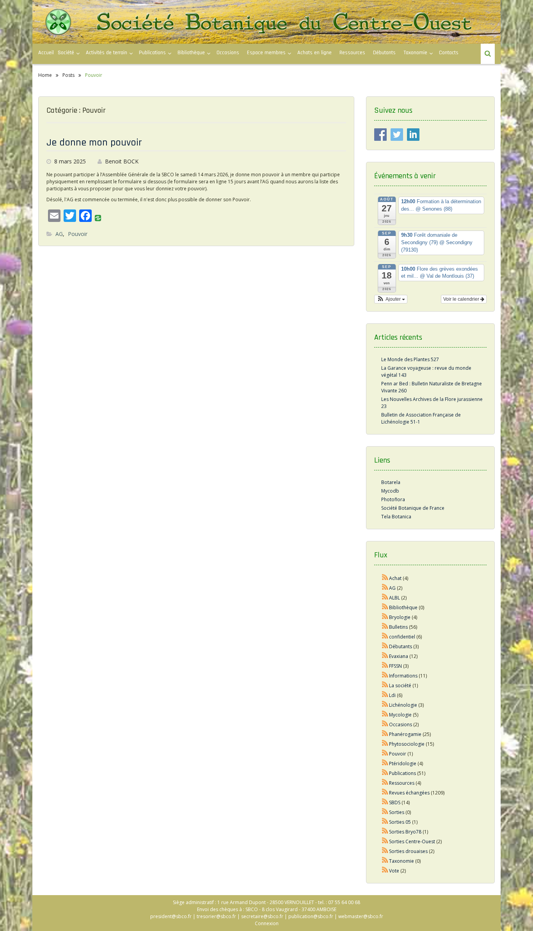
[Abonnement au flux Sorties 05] (385, 822)
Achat (395, 578)
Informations (403, 675)
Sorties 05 (400, 822)
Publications (402, 773)
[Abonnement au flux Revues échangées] (385, 792)
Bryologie (399, 617)
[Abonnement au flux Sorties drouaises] (385, 851)
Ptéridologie (402, 763)
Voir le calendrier (461, 299)
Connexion (267, 923)
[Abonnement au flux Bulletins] (385, 627)
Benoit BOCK (122, 161)
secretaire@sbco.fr (262, 916)
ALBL (394, 597)
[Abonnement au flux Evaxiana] (385, 656)
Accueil (46, 52)
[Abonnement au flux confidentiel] (385, 636)
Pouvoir (77, 234)
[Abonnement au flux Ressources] (385, 783)
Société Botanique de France (412, 508)
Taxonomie (415, 52)
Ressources (352, 52)
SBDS (394, 802)
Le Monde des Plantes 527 (410, 359)
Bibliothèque (191, 52)
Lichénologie (403, 705)
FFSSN (395, 666)
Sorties (396, 812)
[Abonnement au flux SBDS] (385, 802)
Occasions (228, 52)
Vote (394, 870)
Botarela (390, 482)
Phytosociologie (407, 744)
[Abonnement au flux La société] (385, 685)
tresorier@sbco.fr (216, 916)
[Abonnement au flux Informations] (385, 675)
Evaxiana (398, 656)
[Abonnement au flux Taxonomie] (385, 861)
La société (400, 685)
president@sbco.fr (171, 916)
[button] (391, 299)
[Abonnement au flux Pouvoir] (385, 753)
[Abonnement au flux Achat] (385, 578)
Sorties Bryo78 (405, 831)
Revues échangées (409, 792)
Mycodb (390, 491)
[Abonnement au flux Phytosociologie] (385, 744)
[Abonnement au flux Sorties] (385, 812)
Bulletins (398, 627)
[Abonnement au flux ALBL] (385, 597)
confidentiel (402, 636)
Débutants (384, 52)
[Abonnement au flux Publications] (385, 773)
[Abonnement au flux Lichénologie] (385, 705)
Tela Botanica (396, 516)
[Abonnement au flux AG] (385, 588)
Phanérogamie (405, 734)
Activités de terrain (106, 52)
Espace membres (266, 52)
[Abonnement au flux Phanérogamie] (385, 734)
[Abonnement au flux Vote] (385, 870)
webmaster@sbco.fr (360, 916)
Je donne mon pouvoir (94, 142)
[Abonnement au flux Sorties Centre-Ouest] (385, 841)
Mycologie (400, 714)
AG (59, 234)
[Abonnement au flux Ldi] (385, 695)
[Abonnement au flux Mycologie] (385, 714)
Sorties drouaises (408, 851)
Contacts (448, 52)
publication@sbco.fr (310, 916)
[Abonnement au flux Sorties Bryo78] (385, 831)
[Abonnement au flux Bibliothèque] (385, 607)
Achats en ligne (314, 52)
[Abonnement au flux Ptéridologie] (385, 763)
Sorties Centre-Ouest (412, 841)
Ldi (392, 695)
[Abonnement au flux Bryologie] (385, 617)
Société (66, 52)
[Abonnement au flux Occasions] (385, 724)
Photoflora (393, 499)
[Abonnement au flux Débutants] (385, 646)
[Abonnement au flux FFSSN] (385, 666)
